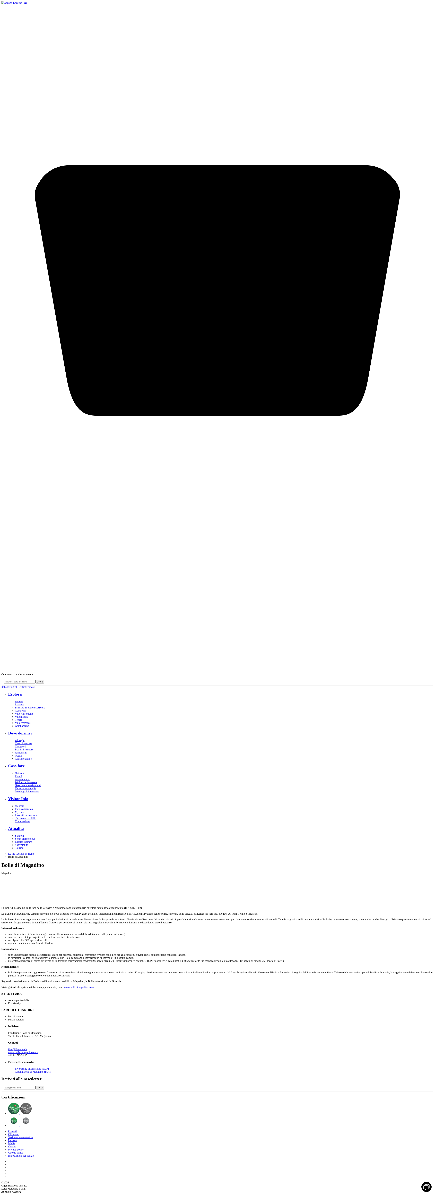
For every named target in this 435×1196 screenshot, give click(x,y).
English (13, 687)
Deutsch (22, 687)
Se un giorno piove (25, 838)
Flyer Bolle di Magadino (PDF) (32, 1068)
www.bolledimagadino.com (79, 987)
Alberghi (19, 740)
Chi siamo (13, 1134)
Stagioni (19, 835)
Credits (12, 1146)
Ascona (19, 701)
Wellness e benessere (26, 782)
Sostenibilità (21, 844)
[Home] (14, 2)
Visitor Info (18, 798)
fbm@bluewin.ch (17, 1049)
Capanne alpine (23, 758)
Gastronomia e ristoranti (28, 785)
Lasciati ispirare (23, 841)
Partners (12, 1140)
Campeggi (20, 746)
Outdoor (19, 773)
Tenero (18, 719)
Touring (19, 847)
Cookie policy (15, 1152)
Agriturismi (21, 752)
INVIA (40, 1087)
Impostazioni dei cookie (21, 1155)
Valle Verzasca (23, 722)
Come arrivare (22, 821)
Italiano (5, 687)
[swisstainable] (20, 1113)
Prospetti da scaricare (26, 815)
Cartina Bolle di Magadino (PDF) (33, 1071)
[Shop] (217, 668)
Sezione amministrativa (20, 1137)
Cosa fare (16, 766)
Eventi (18, 776)
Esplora (15, 694)
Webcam (19, 805)
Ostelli (18, 755)
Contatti (12, 1131)
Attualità (16, 828)
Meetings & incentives (27, 791)
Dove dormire (20, 733)
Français (30, 687)
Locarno (19, 704)
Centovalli (20, 710)
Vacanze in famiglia (25, 788)
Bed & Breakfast (24, 749)
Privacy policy (16, 1149)
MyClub (19, 812)
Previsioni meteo (24, 809)
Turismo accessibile (25, 818)
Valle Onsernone (24, 713)
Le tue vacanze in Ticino (21, 853)
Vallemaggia (21, 716)
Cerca (40, 681)
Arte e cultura (22, 779)
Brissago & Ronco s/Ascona (30, 707)
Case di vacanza (23, 743)
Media (11, 1143)
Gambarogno (22, 725)
